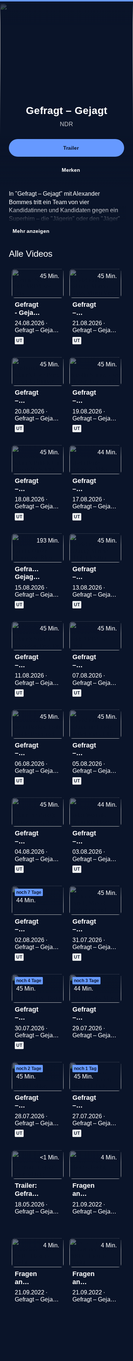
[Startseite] (66, 13)
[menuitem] (96, 13)
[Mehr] (55, 307)
